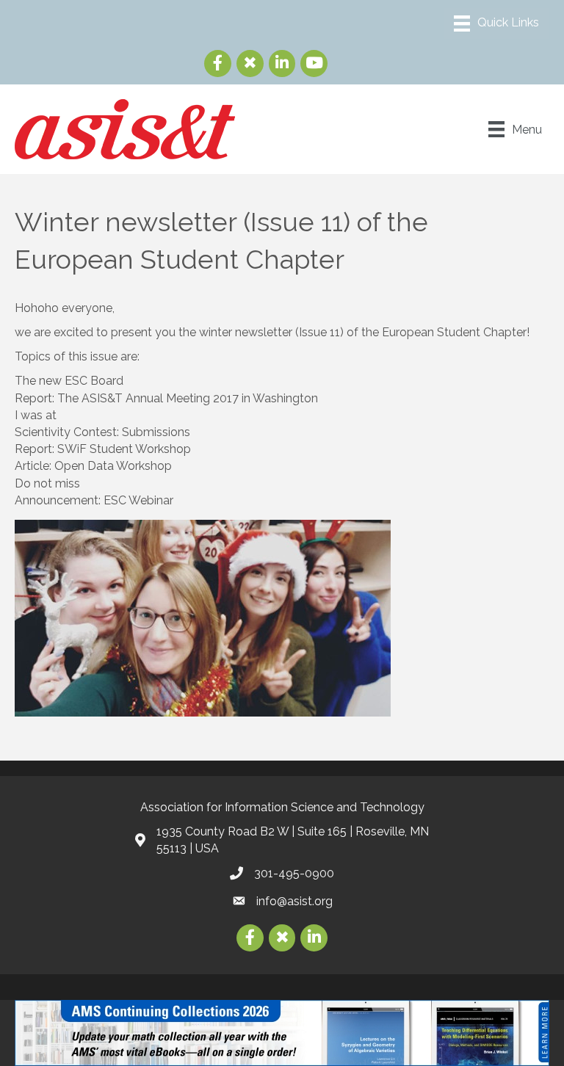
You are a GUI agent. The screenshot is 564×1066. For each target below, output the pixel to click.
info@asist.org (294, 901)
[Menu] (496, 23)
